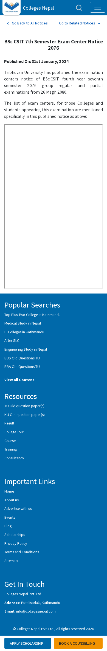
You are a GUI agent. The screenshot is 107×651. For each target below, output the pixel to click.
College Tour (14, 431)
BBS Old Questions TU (22, 358)
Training (10, 449)
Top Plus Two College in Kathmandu (32, 314)
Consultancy (14, 457)
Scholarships (14, 534)
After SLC (11, 340)
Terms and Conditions (21, 551)
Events (9, 517)
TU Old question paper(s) (24, 405)
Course (10, 440)
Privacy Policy (15, 543)
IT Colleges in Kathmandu (24, 331)
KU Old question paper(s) (24, 414)
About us (11, 499)
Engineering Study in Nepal (25, 349)
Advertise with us (18, 508)
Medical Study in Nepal (22, 323)
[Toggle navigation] (97, 7)
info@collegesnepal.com (36, 611)
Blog (8, 525)
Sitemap (11, 560)
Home (9, 491)
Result (9, 423)
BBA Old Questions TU (22, 366)
